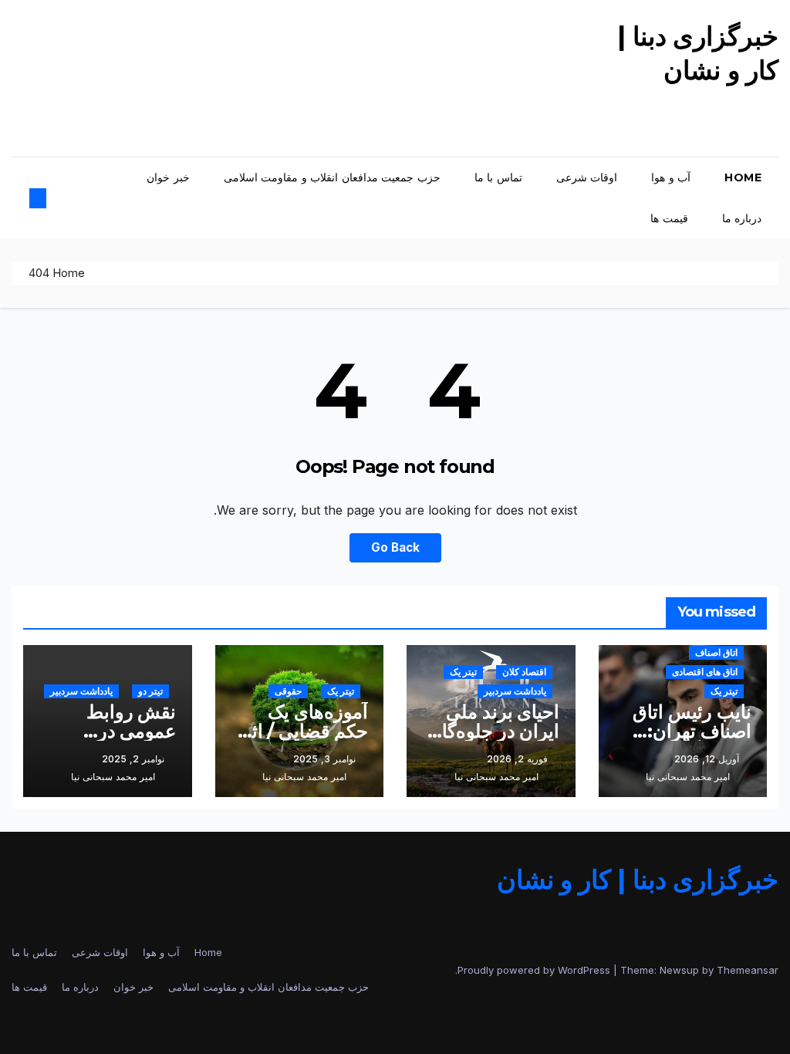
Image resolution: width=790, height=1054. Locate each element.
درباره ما (742, 218)
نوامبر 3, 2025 (324, 759)
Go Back (395, 547)
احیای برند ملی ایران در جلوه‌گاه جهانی (496, 731)
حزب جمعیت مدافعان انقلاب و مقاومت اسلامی (332, 177)
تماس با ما (498, 177)
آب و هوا (670, 177)
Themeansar (747, 970)
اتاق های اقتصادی (705, 671)
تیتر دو (150, 691)
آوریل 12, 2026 (706, 759)
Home (742, 177)
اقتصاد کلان (524, 671)
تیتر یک (724, 691)
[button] (51, 198)
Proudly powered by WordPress (535, 970)
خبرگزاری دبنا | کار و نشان (638, 879)
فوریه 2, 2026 (517, 759)
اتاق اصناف (716, 652)
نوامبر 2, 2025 (133, 759)
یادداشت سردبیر (515, 691)
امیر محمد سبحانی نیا (688, 776)
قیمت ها (669, 218)
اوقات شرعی (587, 177)
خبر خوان (168, 177)
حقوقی (288, 691)
